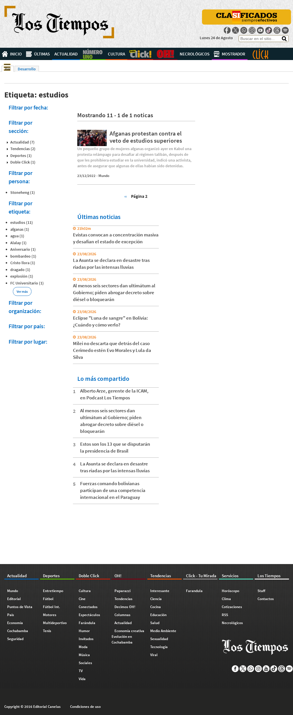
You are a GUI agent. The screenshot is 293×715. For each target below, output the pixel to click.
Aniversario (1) (23, 249)
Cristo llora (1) (22, 262)
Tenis (47, 630)
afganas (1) (19, 229)
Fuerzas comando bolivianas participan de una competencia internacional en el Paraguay (112, 490)
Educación (158, 614)
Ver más (22, 291)
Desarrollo (27, 68)
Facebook (227, 30)
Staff (261, 590)
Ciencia (156, 598)
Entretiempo (53, 590)
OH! (165, 54)
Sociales (85, 662)
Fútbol (48, 598)
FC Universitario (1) (27, 283)
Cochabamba (17, 630)
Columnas (122, 614)
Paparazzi (122, 590)
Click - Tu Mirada (260, 54)
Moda (83, 646)
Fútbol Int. (51, 606)
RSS (225, 614)
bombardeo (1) (23, 256)
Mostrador (233, 54)
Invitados (86, 638)
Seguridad (15, 638)
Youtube (260, 30)
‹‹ (125, 196)
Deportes (93, 54)
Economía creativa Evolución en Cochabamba (128, 636)
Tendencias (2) (22, 148)
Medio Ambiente (163, 630)
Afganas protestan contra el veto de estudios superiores (146, 137)
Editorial (14, 598)
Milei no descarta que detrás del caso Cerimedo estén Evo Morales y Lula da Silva (112, 350)
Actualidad (66, 54)
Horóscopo (230, 590)
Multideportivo (55, 622)
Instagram (252, 30)
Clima (226, 598)
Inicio (16, 54)
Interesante (159, 590)
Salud (154, 622)
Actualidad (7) (22, 142)
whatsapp (243, 30)
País (10, 614)
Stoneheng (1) (22, 192)
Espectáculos (89, 614)
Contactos (266, 598)
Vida (82, 678)
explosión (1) (21, 276)
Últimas (42, 54)
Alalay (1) (18, 242)
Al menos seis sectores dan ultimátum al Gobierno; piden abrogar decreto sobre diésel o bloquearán (114, 292)
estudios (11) (21, 222)
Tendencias (123, 598)
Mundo (103, 175)
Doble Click (140, 54)
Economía (15, 622)
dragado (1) (20, 269)
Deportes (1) (21, 155)
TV (81, 670)
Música (84, 654)
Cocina (155, 606)
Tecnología (159, 646)
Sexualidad (159, 638)
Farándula (87, 622)
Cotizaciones (232, 606)
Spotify (285, 30)
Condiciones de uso (85, 706)
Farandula (194, 590)
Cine (82, 598)
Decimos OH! (124, 606)
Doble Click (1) (22, 162)
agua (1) (17, 235)
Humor (84, 630)
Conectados (88, 606)
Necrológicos (194, 54)
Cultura (116, 54)
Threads (277, 30)
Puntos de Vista (19, 606)
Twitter (235, 30)
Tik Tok (268, 30)
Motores (49, 614)
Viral (154, 654)
